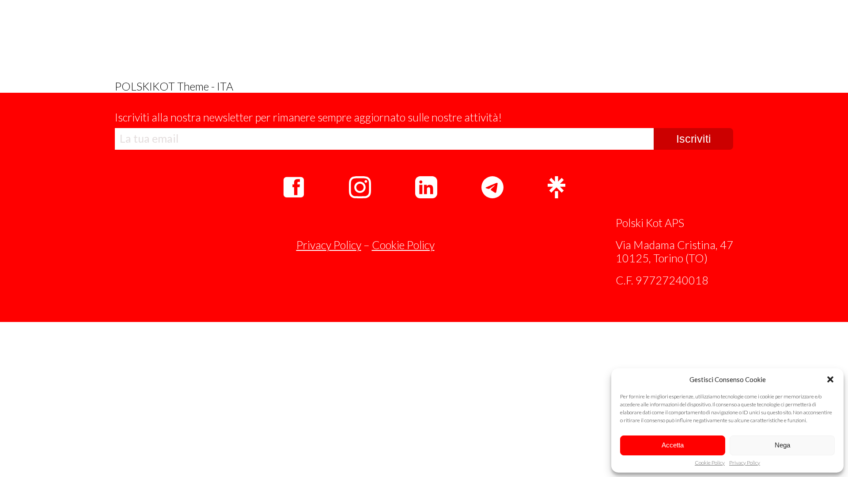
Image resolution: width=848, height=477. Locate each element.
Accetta (673, 445)
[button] (830, 379)
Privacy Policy (744, 463)
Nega (782, 445)
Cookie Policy (710, 463)
